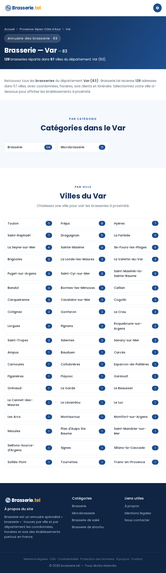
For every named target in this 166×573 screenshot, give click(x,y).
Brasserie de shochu (88, 527)
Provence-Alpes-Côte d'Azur (40, 29)
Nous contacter (137, 520)
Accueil (9, 29)
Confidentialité (68, 559)
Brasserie (26, 8)
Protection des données (97, 559)
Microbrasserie (83, 513)
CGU (53, 559)
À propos (132, 506)
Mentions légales (138, 513)
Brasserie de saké (85, 520)
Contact (136, 559)
